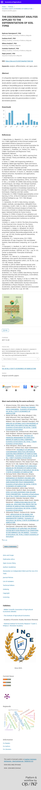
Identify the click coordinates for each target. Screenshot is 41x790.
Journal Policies (8, 577)
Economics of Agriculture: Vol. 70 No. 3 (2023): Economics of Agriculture (22, 534)
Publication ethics (9, 559)
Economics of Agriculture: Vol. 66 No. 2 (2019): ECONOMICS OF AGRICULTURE (22, 520)
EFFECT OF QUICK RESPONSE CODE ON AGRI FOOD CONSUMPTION (21, 493)
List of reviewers (8, 581)
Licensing (6, 597)
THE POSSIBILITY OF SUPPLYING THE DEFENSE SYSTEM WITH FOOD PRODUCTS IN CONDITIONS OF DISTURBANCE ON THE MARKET (22, 530)
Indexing (6, 589)
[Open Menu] (2, 2)
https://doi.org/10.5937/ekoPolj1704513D (19, 61)
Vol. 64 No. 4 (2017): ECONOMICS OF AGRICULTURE (17, 9)
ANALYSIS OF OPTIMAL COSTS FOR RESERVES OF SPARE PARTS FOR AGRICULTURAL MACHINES (22, 424)
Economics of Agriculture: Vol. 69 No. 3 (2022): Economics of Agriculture (21, 509)
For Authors (6, 746)
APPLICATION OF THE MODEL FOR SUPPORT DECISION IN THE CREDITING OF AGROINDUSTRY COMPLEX (20, 516)
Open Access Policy (9, 563)
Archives (10, 7)
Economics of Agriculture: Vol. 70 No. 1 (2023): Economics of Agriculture (21, 443)
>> (6, 540)
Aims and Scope (8, 555)
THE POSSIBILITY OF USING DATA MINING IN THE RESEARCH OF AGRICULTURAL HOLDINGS (21, 468)
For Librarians (7, 749)
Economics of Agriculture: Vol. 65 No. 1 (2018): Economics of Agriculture (21, 428)
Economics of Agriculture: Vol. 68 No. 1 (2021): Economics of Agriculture (21, 457)
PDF (6, 330)
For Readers (6, 743)
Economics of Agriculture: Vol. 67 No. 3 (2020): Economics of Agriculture (22, 495)
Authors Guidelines (9, 567)
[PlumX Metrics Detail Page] (7, 696)
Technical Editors (8, 585)
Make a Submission (10, 546)
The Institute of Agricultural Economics (17, 616)
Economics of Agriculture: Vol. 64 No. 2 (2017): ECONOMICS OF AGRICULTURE (21, 411)
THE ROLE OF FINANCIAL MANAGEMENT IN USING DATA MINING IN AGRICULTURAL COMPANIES (20, 437)
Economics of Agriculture (13, 2)
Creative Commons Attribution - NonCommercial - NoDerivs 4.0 (20, 760)
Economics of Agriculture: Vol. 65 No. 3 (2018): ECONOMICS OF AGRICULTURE (22, 471)
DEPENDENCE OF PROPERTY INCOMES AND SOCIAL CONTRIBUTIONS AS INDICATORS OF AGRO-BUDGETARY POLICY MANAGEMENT (21, 480)
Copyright (6, 593)
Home (4, 7)
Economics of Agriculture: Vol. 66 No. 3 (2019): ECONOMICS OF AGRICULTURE (21, 485)
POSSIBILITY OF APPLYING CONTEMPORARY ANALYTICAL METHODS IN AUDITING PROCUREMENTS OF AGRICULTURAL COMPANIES (21, 453)
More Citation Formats (10, 359)
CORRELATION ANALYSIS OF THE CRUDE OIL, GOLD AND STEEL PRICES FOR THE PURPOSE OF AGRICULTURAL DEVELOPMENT (21, 504)
